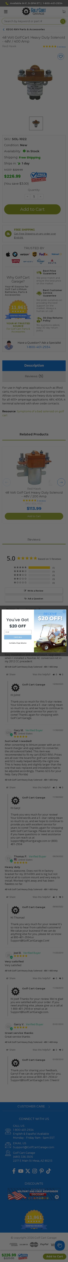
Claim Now (18, 637)
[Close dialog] (64, 611)
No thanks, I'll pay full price (17, 643)
